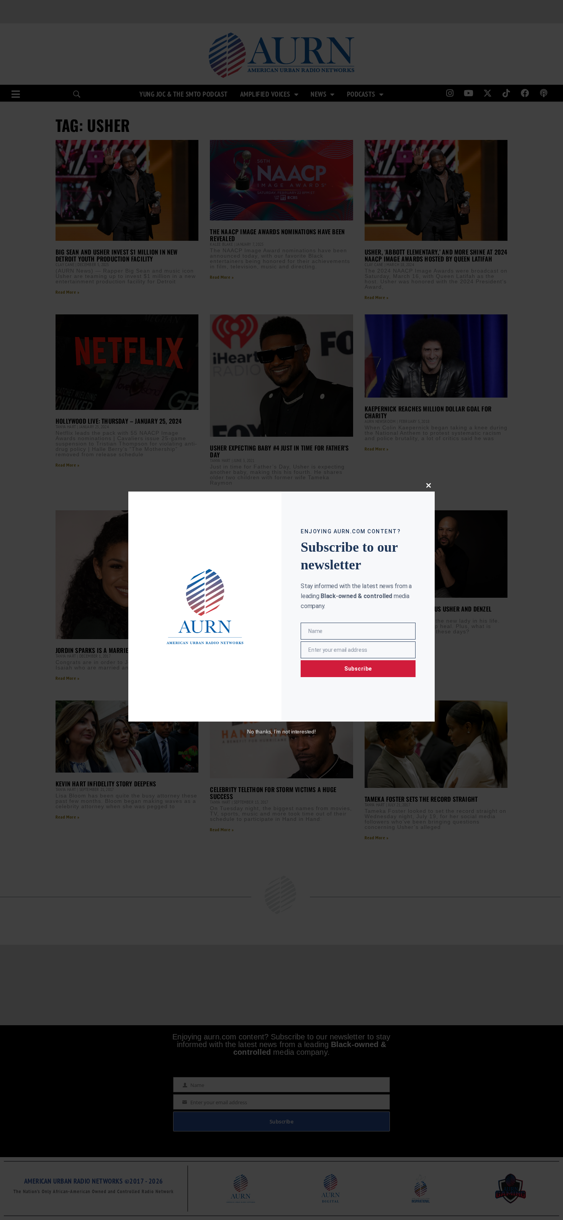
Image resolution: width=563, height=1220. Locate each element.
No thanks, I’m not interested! (281, 731)
